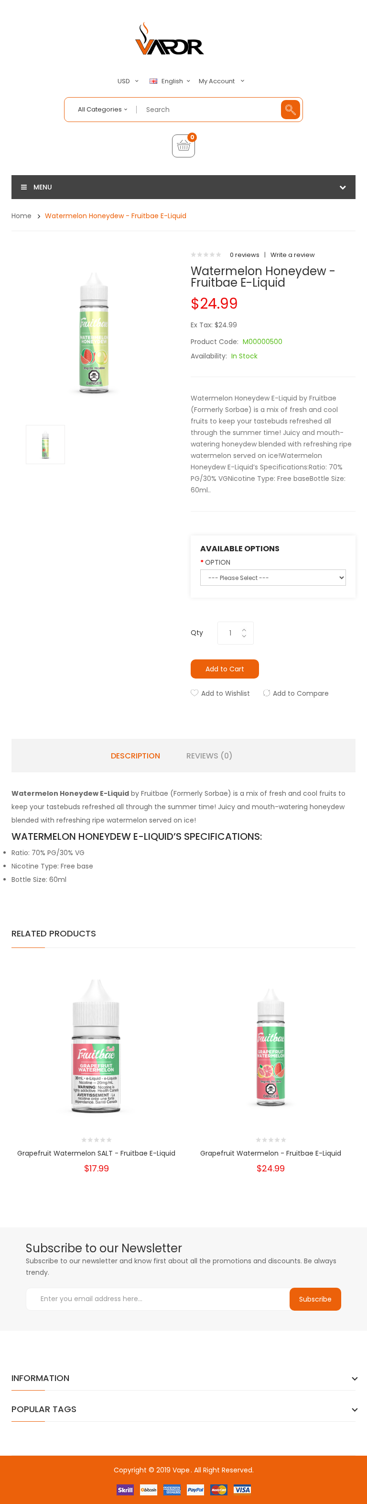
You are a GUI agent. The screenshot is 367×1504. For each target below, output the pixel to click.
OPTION (217, 562)
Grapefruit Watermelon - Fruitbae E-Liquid (270, 1153)
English (173, 81)
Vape (181, 1470)
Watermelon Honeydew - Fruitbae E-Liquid (115, 216)
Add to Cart (224, 669)
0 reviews (244, 254)
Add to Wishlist (225, 693)
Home (21, 216)
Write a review (292, 254)
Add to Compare (301, 693)
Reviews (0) (209, 756)
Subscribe (315, 1299)
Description (135, 756)
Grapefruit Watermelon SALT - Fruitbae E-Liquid (96, 1153)
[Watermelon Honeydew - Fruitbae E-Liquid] (45, 443)
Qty (197, 632)
